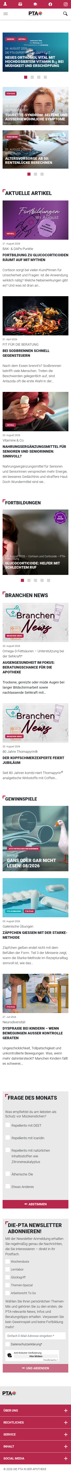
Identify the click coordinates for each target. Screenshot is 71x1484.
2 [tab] (32, 77)
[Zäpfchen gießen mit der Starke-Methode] (35, 893)
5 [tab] (48, 580)
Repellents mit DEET (27, 1125)
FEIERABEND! (12, 137)
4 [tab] (45, 77)
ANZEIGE (22, 329)
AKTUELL (22, 39)
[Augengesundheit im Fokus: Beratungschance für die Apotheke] (35, 618)
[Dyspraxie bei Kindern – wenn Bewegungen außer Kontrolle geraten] (35, 989)
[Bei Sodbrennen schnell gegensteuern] (35, 311)
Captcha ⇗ (50, 1360)
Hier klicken (35, 1356)
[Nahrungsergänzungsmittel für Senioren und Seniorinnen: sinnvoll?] (35, 407)
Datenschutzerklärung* (26, 1344)
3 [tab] (38, 77)
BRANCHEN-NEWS (14, 636)
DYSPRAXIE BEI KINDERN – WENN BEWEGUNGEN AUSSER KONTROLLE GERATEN (33, 1033)
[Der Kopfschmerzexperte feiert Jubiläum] (35, 718)
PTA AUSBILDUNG (14, 911)
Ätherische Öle (22, 1174)
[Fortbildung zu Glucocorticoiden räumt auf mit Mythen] (35, 215)
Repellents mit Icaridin (28, 1138)
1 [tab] (25, 77)
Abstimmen (38, 1204)
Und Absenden (37, 1368)
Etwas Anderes (23, 1187)
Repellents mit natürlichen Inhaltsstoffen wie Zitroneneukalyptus (31, 1156)
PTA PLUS (11, 94)
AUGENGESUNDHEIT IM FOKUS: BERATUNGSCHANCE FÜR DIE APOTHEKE (29, 667)
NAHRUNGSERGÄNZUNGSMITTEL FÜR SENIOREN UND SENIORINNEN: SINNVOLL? (34, 451)
